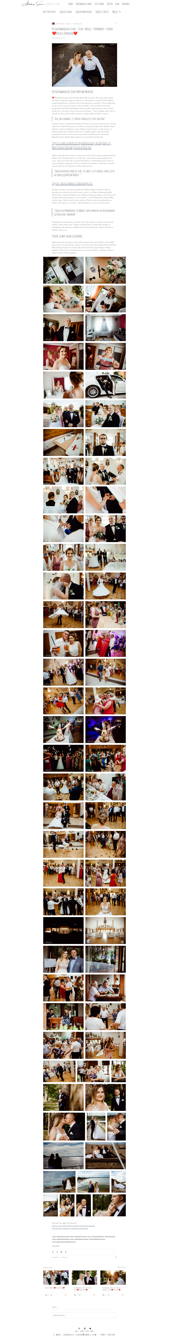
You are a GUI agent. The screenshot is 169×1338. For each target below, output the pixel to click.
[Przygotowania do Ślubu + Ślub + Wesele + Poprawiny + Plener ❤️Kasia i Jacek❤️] (113, 1277)
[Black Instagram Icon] (85, 1328)
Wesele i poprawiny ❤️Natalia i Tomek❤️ (55, 1288)
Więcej (115, 12)
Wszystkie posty (49, 12)
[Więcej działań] (116, 24)
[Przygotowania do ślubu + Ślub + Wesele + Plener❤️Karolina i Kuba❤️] (84, 1277)
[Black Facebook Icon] (79, 1328)
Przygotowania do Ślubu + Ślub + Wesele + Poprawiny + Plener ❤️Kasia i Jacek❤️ (111, 1289)
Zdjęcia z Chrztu (102, 12)
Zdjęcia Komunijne (83, 12)
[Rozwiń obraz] (63, 270)
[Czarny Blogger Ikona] (90, 1328)
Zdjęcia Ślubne (66, 12)
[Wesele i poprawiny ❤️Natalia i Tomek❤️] (56, 1277)
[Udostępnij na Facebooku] (53, 1252)
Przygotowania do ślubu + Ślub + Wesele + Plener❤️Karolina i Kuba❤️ (83, 1289)
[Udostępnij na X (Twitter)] (57, 1252)
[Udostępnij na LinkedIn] (61, 1252)
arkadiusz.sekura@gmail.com (80, 1334)
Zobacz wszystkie (121, 1267)
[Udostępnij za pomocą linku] (66, 1252)
